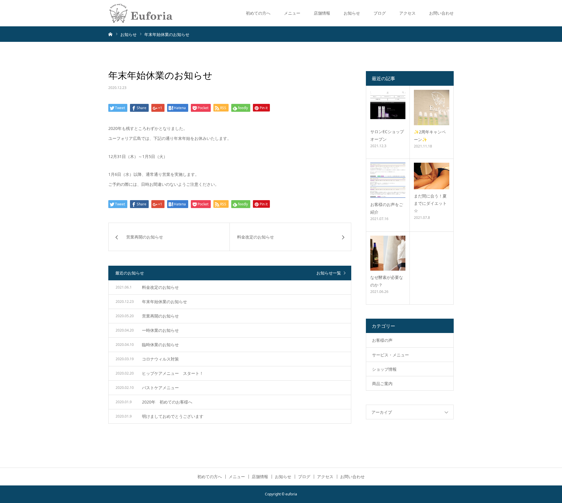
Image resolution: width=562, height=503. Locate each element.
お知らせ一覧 (328, 273)
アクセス (407, 13)
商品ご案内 (382, 383)
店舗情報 (322, 13)
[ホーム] (110, 34)
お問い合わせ (441, 13)
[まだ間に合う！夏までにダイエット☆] (431, 176)
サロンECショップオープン (387, 135)
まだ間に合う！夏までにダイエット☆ (430, 203)
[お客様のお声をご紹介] (387, 180)
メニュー (292, 13)
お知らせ (352, 13)
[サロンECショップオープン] (387, 107)
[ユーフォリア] (141, 13)
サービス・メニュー (390, 355)
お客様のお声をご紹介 (386, 208)
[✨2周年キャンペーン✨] (431, 107)
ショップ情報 (384, 369)
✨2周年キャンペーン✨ (430, 135)
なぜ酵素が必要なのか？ (386, 280)
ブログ (379, 13)
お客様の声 (382, 340)
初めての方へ (258, 13)
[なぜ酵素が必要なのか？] (387, 253)
